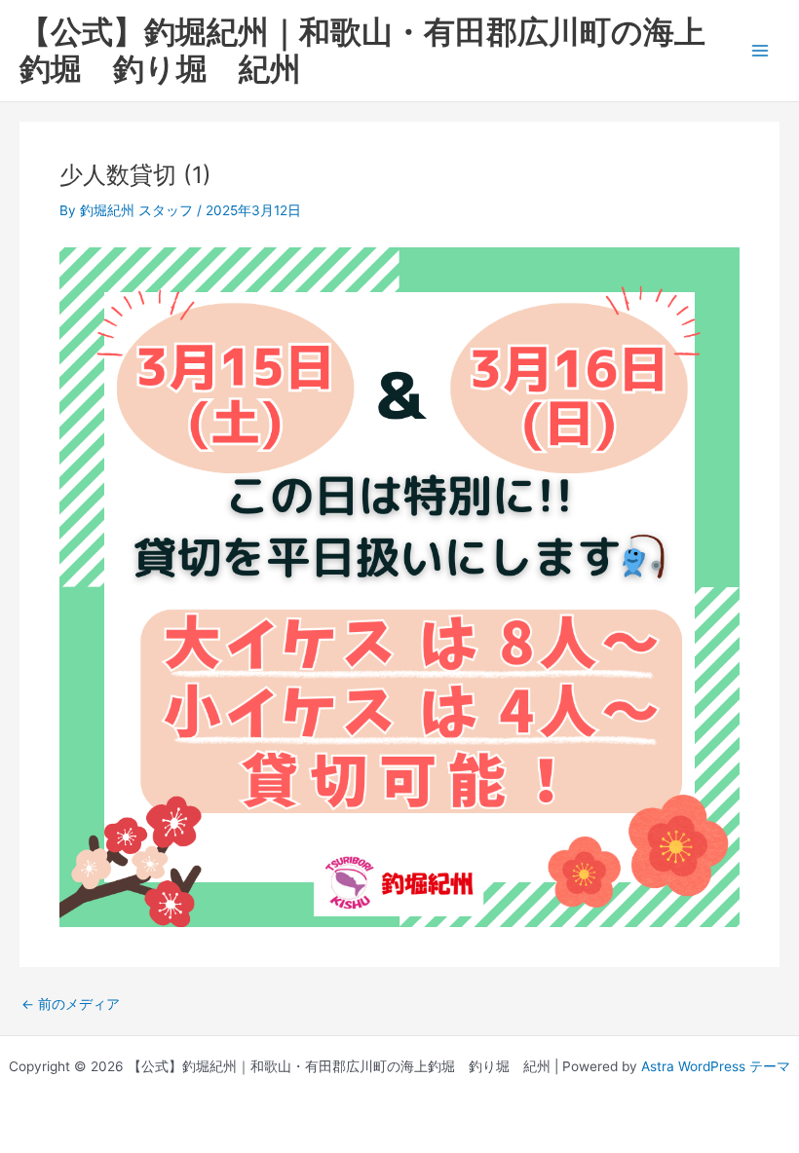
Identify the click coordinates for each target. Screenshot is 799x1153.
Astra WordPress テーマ (715, 1066)
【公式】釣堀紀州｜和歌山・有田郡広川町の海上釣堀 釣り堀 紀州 (362, 50)
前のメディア (70, 1005)
